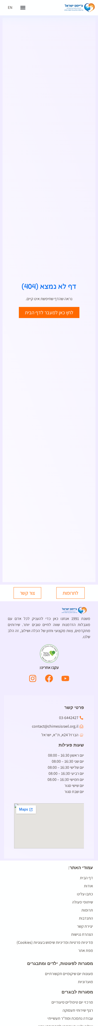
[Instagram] (33, 678)
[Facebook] (49, 678)
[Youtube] (65, 678)
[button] (23, 8)
